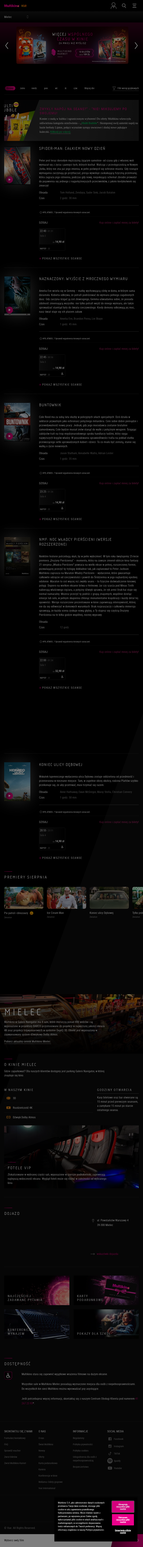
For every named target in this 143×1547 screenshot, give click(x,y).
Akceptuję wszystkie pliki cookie (123, 1506)
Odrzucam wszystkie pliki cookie (123, 1520)
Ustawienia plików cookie (123, 1531)
